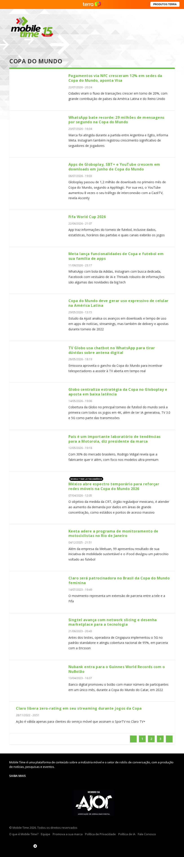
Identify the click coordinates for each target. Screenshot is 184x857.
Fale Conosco (147, 834)
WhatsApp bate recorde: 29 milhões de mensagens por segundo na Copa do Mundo (116, 120)
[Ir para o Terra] (92, 4)
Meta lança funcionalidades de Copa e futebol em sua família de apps (116, 256)
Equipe (45, 834)
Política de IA (126, 834)
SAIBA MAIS (17, 776)
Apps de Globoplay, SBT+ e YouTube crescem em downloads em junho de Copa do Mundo (114, 167)
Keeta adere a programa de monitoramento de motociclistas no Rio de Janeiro (113, 533)
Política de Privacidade (100, 834)
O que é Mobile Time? (23, 834)
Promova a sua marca (68, 834)
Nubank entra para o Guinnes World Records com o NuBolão (116, 669)
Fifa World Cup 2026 (87, 216)
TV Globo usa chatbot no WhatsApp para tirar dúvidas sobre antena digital (111, 350)
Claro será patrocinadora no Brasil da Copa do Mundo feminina (119, 580)
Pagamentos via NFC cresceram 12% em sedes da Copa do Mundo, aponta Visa (115, 78)
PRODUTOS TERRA (165, 4)
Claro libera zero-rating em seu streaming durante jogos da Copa (79, 708)
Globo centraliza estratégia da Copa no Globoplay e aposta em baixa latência (117, 392)
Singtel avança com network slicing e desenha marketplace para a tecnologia (112, 622)
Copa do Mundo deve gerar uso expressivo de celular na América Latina (118, 303)
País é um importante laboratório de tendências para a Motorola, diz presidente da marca (114, 439)
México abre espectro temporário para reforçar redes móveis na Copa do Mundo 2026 (113, 486)
